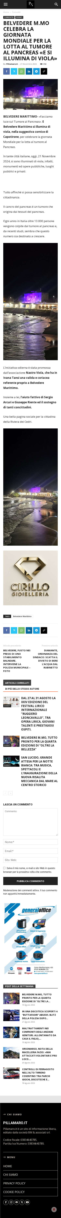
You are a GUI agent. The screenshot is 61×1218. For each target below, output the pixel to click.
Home (6, 12)
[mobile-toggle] (5, 4)
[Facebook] (6, 71)
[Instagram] (11, 1204)
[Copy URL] (44, 71)
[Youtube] (27, 1204)
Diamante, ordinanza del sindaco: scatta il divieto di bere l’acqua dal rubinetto (45, 659)
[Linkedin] (29, 71)
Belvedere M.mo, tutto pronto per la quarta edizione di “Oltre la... (37, 1000)
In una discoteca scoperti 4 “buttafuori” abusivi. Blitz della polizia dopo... (39, 1017)
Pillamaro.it (12, 64)
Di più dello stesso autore (22, 688)
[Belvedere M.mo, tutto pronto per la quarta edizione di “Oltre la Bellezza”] (11, 741)
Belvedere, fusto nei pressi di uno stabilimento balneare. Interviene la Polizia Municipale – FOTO (16, 661)
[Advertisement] (31, 182)
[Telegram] (36, 71)
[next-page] (10, 793)
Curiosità (16, 12)
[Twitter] (14, 71)
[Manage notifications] (54, 1209)
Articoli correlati (17, 682)
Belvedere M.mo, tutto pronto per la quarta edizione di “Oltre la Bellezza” (39, 743)
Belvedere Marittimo (22, 616)
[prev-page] (5, 793)
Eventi (19, 17)
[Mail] (16, 1204)
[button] (56, 4)
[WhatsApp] (21, 71)
